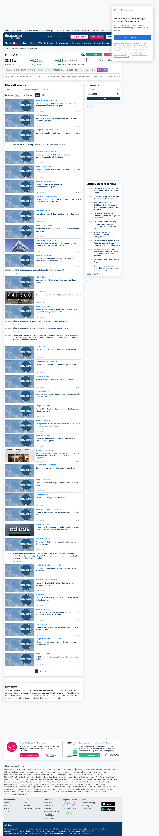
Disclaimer (47, 808)
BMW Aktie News (24, 791)
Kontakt (7, 803)
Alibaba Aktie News (86, 789)
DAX (6, 30)
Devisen (105, 43)
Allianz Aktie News (95, 774)
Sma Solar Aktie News (47, 789)
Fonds (32, 43)
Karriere (7, 806)
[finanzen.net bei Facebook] (69, 804)
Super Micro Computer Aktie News (63, 791)
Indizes (24, 43)
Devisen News (109, 770)
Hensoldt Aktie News (12, 779)
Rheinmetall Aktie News (83, 772)
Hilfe (25, 803)
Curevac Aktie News (78, 787)
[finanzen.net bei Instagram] (64, 804)
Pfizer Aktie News (98, 784)
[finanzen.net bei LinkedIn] (69, 808)
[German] (37, 95)
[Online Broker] (14, 38)
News (15, 43)
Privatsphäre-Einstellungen (48, 815)
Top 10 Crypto (50, 30)
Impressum (47, 803)
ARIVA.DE (60, 833)
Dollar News (9, 772)
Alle (18, 89)
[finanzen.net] (13, 35)
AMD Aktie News (10, 784)
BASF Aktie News (10, 774)
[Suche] (67, 37)
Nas (64, 30)
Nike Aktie (22, 48)
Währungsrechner (89, 806)
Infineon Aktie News (29, 779)
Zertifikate (48, 43)
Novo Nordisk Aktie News (80, 784)
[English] (43, 95)
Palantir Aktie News (26, 787)
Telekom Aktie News (104, 789)
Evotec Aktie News (42, 784)
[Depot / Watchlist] (83, 54)
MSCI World (33, 30)
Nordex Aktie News (83, 782)
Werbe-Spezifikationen (32, 808)
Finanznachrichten (34, 770)
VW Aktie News (23, 794)
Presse (6, 808)
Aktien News (20, 770)
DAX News (47, 770)
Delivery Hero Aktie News (68, 789)
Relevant (10, 89)
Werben (27, 806)
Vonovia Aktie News (100, 782)
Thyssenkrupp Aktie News (46, 782)
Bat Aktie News (10, 791)
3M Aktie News (10, 794)
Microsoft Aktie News (12, 777)
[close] (148, 10)
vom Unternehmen (30, 89)
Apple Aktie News (65, 777)
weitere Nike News (94, 274)
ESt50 (19, 30)
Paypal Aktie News (46, 779)
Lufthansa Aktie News (92, 779)
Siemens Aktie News (61, 787)
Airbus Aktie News (110, 779)
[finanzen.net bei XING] (74, 808)
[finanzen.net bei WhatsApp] (67, 813)
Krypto (97, 43)
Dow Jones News (82, 770)
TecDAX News (69, 770)
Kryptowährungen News (34, 772)
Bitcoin (77, 30)
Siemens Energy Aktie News (62, 774)
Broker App (86, 808)
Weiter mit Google (132, 37)
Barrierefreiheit (49, 819)
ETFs (40, 43)
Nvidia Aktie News (65, 772)
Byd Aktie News (10, 782)
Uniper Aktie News (26, 784)
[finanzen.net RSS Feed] (71, 813)
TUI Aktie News (80, 774)
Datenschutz (48, 806)
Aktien (8, 43)
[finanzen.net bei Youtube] (74, 804)
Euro (89, 30)
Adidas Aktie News (110, 787)
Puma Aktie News (94, 787)
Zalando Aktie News (40, 791)
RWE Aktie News (61, 779)
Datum (17, 95)
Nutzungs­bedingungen (52, 811)
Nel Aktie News (10, 789)
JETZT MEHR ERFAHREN (89, 755)
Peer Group (46, 89)
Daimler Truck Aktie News (28, 789)
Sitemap (7, 811)
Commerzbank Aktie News (84, 777)
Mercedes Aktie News (66, 782)
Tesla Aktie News (100, 772)
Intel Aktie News (10, 787)
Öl (101, 30)
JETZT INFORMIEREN (29, 755)
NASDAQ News (96, 770)
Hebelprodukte (62, 43)
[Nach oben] (117, 833)
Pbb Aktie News (84, 791)
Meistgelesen (28, 95)
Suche (103, 98)
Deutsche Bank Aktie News (46, 777)
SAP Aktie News (28, 777)
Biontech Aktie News (26, 782)
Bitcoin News (51, 772)
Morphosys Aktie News (59, 784)
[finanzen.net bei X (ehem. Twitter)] (64, 808)
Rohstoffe (86, 43)
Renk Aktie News (75, 779)
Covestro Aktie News (43, 787)
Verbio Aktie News (99, 791)
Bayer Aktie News (25, 774)
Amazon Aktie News (41, 774)
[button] (79, 37)
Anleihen (76, 43)
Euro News (19, 772)
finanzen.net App (88, 803)
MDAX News (57, 770)
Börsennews (9, 770)
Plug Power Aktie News (105, 777)
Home (8, 48)
